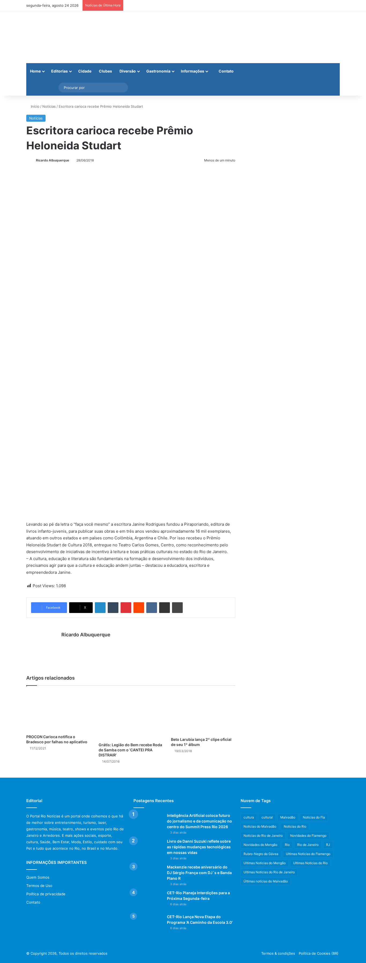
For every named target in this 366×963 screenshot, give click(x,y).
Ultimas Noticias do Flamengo (308, 854)
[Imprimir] (177, 607)
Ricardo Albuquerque (52, 160)
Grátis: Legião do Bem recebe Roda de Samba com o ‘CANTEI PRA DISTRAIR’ (130, 749)
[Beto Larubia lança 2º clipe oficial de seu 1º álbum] (203, 712)
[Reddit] (138, 607)
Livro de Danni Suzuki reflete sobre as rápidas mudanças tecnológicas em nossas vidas (199, 847)
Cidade (84, 71)
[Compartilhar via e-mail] (164, 607)
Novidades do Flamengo (308, 836)
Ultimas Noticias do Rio (310, 863)
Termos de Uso (39, 885)
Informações (192, 71)
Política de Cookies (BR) (318, 953)
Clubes (105, 71)
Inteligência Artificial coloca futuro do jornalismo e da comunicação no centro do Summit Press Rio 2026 (199, 821)
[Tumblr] (113, 607)
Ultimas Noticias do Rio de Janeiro (269, 872)
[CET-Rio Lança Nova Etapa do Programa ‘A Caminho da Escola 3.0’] (148, 924)
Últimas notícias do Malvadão (266, 881)
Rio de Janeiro (308, 845)
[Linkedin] (100, 607)
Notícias (49, 106)
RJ (328, 845)
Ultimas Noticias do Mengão (265, 863)
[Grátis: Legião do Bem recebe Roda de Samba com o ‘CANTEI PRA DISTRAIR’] (131, 715)
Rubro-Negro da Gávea (261, 854)
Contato (226, 71)
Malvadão (287, 817)
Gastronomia (158, 71)
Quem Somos (37, 877)
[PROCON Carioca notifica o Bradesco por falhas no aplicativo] (58, 711)
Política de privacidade (45, 894)
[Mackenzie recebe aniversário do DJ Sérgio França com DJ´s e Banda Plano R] (148, 874)
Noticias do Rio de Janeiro (263, 836)
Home (35, 71)
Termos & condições (278, 953)
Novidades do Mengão (260, 845)
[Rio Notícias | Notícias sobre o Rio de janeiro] (59, 37)
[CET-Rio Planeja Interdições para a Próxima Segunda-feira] (148, 900)
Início (34, 106)
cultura (249, 817)
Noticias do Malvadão (260, 826)
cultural (267, 817)
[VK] (151, 607)
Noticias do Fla (314, 817)
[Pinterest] (126, 607)
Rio (287, 845)
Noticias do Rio (295, 826)
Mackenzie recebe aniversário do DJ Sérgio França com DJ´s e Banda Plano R (199, 873)
